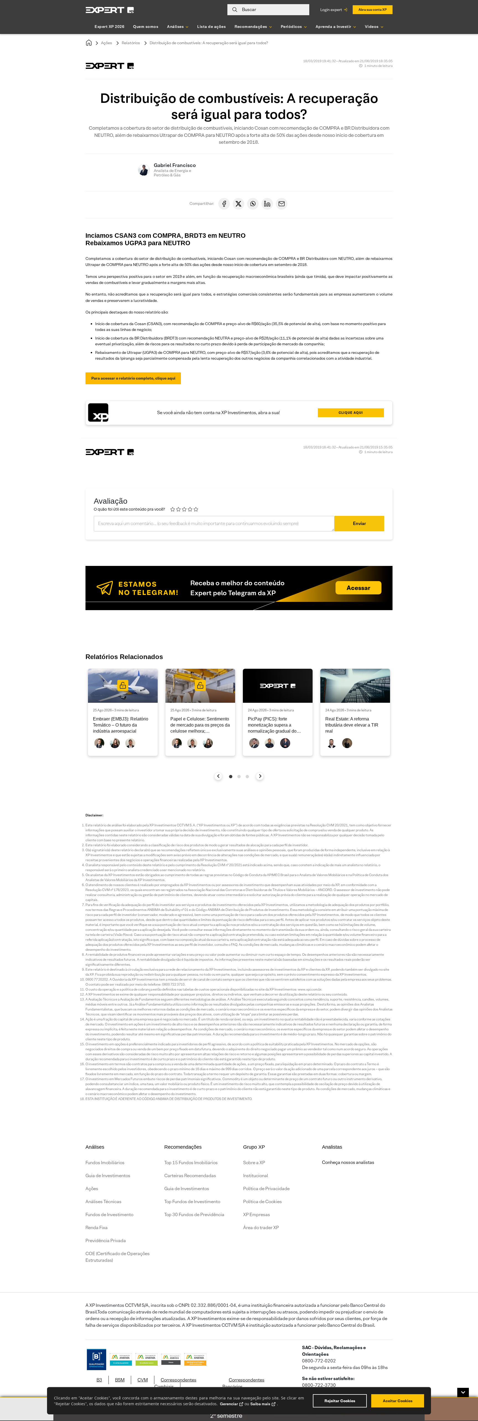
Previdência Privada (105, 1241)
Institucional (255, 1176)
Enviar (359, 523)
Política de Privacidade (266, 1189)
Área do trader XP (261, 1228)
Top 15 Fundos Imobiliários (191, 1163)
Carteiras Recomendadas (190, 1176)
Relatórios (131, 42)
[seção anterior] (218, 776)
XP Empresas (256, 1215)
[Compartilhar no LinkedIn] (267, 204)
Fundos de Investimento (109, 1215)
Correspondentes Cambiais (175, 1383)
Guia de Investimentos (107, 1176)
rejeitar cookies (339, 1400)
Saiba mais (260, 1403)
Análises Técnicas (103, 1202)
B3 (99, 1380)
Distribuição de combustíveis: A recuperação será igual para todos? (209, 42)
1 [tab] (230, 776)
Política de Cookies (262, 1202)
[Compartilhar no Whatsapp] (253, 204)
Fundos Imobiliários (104, 1163)
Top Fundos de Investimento (192, 1202)
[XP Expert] (109, 9)
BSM (119, 1380)
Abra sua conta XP (372, 9)
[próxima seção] (260, 776)
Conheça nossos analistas (348, 1162)
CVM (142, 1380)
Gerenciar (229, 1403)
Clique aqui (351, 413)
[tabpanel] (123, 712)
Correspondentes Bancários (243, 1383)
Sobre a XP (254, 1163)
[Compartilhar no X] (238, 204)
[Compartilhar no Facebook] (224, 204)
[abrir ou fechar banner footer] (463, 1392)
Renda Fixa (96, 1228)
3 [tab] (247, 776)
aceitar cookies (397, 1400)
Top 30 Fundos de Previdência (194, 1215)
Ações (106, 42)
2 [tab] (239, 776)
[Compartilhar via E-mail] (281, 204)
